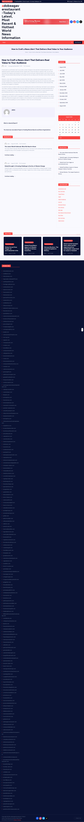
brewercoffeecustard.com (9, 320)
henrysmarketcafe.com (8, 362)
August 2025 (63, 107)
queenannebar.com (7, 662)
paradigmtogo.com (7, 512)
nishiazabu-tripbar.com (8, 467)
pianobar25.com (7, 453)
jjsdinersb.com (6, 720)
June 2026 (62, 75)
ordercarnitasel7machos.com (10, 336)
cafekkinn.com (6, 773)
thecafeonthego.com (8, 485)
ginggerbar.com (7, 583)
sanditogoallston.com (8, 283)
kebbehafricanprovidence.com (10, 309)
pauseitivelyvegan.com (8, 805)
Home (4, 44)
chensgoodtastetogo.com (9, 670)
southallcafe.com (7, 619)
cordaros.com (6, 346)
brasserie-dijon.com (8, 665)
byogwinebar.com (7, 490)
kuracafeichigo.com (8, 765)
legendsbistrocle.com (8, 533)
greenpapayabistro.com (9, 591)
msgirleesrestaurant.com (9, 541)
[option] (13, 247)
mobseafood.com (7, 459)
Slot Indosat (61, 209)
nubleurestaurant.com (8, 726)
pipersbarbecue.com (8, 488)
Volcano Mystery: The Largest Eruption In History (51, 250)
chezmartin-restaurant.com (9, 406)
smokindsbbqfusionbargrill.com (10, 659)
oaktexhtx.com (6, 646)
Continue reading (9, 156)
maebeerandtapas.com (8, 633)
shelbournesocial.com (8, 323)
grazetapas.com (7, 570)
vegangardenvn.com (8, 802)
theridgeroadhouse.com (9, 285)
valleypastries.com (7, 354)
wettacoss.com (7, 445)
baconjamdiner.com (8, 686)
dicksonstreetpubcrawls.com (10, 461)
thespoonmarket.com (8, 381)
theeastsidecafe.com (8, 643)
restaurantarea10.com (8, 352)
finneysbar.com (7, 554)
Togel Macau (61, 195)
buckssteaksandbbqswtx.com (10, 635)
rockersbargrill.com (7, 549)
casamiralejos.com (7, 393)
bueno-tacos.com (7, 667)
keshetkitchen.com (7, 794)
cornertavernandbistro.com (9, 694)
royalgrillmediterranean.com (10, 678)
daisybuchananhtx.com (8, 417)
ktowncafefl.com (7, 538)
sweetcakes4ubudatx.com (9, 536)
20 (69, 131)
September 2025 (64, 104)
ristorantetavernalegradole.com (11, 464)
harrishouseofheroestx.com (9, 432)
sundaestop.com (7, 304)
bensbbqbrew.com (7, 800)
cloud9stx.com (6, 565)
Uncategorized (11, 67)
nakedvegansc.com (7, 808)
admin (5, 67)
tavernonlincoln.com (8, 718)
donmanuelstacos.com (8, 607)
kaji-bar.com (6, 625)
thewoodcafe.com (7, 293)
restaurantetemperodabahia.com (11, 573)
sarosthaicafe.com (7, 680)
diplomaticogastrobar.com (9, 792)
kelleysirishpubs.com (8, 707)
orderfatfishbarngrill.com (9, 654)
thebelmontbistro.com (8, 475)
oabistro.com (6, 525)
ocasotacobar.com (7, 440)
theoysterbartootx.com (8, 627)
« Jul (60, 139)
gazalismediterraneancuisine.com (11, 810)
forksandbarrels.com (8, 472)
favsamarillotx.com (7, 699)
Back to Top (78, 819)
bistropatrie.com (7, 420)
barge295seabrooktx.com (9, 657)
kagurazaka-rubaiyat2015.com (10, 280)
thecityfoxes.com (7, 401)
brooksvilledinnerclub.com (9, 429)
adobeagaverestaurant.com (10, 723)
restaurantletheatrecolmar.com (10, 365)
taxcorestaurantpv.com (8, 702)
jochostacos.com (7, 696)
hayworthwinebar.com (8, 683)
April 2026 (62, 81)
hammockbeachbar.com (9, 530)
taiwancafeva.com (7, 301)
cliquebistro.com (7, 427)
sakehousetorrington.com (9, 376)
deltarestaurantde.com (8, 743)
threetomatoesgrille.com (9, 610)
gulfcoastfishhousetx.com (9, 649)
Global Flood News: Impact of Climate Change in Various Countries (30, 249)
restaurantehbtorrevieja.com (10, 758)
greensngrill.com (7, 373)
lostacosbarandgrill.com (9, 504)
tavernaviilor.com (7, 597)
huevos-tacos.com (7, 506)
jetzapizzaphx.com (7, 778)
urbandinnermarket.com (9, 509)
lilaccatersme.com (7, 312)
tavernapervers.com (8, 575)
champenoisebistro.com (9, 630)
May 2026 (62, 78)
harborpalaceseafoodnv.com (10, 456)
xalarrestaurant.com (8, 731)
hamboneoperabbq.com (9, 797)
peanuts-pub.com (7, 528)
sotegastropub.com (8, 578)
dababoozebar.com (8, 712)
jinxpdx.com (6, 333)
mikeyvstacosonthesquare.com (10, 414)
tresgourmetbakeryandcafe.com (11, 581)
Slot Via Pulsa (61, 193)
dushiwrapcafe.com (8, 482)
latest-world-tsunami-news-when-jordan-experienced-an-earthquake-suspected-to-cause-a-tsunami (71, 248)
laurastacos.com (7, 599)
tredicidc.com (6, 368)
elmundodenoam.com (8, 272)
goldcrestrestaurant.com (9, 748)
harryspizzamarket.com (8, 784)
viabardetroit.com (7, 437)
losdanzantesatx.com (8, 451)
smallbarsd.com (7, 275)
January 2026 (63, 91)
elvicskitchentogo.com (8, 514)
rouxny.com (6, 360)
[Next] (79, 235)
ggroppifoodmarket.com (9, 378)
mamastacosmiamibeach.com (10, 559)
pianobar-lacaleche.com (9, 409)
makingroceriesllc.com (8, 391)
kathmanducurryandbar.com (10, 604)
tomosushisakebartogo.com (10, 789)
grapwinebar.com (7, 493)
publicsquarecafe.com (8, 602)
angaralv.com (6, 341)
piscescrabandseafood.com (9, 704)
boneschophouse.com (8, 404)
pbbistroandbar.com (8, 520)
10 (59, 128)
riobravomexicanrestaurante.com (11, 317)
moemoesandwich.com (8, 715)
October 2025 (63, 101)
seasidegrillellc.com (8, 675)
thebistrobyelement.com (9, 443)
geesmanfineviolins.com (9, 299)
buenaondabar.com (7, 469)
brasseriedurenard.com (8, 357)
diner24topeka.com (8, 589)
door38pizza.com (7, 781)
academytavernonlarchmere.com (11, 672)
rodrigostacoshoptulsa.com (9, 622)
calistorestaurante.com (8, 370)
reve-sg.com (6, 338)
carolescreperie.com (8, 384)
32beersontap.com (7, 307)
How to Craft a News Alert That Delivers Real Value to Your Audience (44, 53)
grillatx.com (6, 517)
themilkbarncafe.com (8, 551)
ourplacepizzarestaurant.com (10, 776)
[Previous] (77, 235)
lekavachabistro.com (8, 496)
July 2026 (62, 72)
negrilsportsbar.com (8, 480)
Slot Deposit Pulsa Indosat (64, 214)
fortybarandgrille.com (8, 328)
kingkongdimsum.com (8, 612)
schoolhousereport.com (9, 412)
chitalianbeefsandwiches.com (10, 594)
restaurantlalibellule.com (9, 728)
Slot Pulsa (60, 217)
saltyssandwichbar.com (8, 522)
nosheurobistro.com (8, 288)
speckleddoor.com (7, 315)
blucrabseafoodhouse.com (9, 543)
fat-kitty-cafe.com (7, 768)
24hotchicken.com (7, 277)
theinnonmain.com (7, 296)
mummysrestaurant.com (9, 641)
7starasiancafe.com (8, 344)
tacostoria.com (6, 448)
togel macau (61, 222)
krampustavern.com (8, 710)
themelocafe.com (7, 770)
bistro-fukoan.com (7, 498)
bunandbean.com (7, 349)
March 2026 (62, 84)
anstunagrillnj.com (7, 786)
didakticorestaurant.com (9, 751)
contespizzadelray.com (8, 331)
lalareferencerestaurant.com (10, 738)
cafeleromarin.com (7, 546)
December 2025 (63, 94)
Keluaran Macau (62, 206)
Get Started (78, 44)
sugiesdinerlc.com (7, 562)
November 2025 (63, 97)
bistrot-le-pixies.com (8, 567)
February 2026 (63, 88)
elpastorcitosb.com (8, 291)
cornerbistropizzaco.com (9, 477)
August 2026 (63, 68)
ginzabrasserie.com (8, 557)
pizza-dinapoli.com (7, 325)
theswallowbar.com (8, 586)
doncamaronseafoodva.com (10, 691)
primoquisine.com (7, 399)
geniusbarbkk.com (7, 651)
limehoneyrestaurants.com (9, 746)
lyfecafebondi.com (7, 435)
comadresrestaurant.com (9, 741)
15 (75, 128)
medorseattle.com (7, 501)
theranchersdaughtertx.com (10, 688)
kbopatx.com (6, 396)
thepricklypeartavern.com (9, 638)
